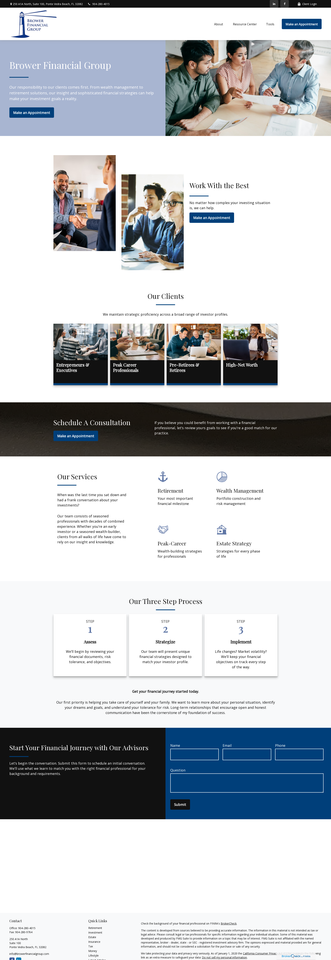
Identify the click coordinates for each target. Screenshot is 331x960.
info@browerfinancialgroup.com (29, 954)
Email (227, 745)
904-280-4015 (101, 4)
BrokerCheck (229, 923)
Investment (95, 932)
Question (177, 770)
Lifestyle (93, 955)
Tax (90, 946)
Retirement (95, 928)
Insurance (94, 942)
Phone (280, 745)
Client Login (309, 4)
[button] (218, 24)
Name (175, 745)
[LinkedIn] (274, 4)
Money (92, 951)
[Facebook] (284, 4)
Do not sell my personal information (224, 957)
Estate (92, 937)
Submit (180, 804)
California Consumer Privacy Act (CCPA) (267, 953)
